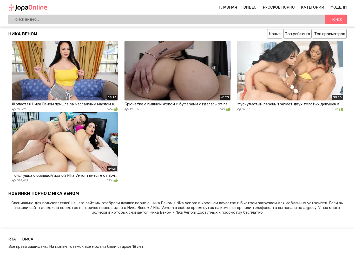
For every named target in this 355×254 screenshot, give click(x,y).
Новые (275, 33)
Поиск (336, 19)
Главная (228, 7)
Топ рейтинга (297, 33)
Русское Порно (279, 7)
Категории (312, 7)
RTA (12, 239)
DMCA (27, 239)
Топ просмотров (329, 33)
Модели (338, 7)
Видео (250, 7)
